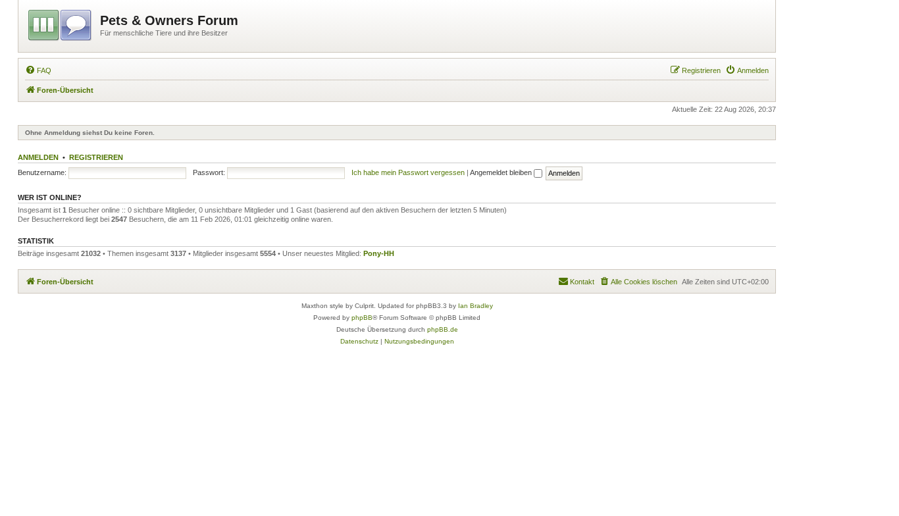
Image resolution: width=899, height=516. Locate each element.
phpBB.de (442, 329)
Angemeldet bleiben (502, 172)
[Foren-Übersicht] (61, 23)
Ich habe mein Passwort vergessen (408, 172)
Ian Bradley (475, 305)
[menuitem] (38, 70)
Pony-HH (378, 253)
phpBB (361, 317)
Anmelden (38, 157)
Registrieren (96, 157)
